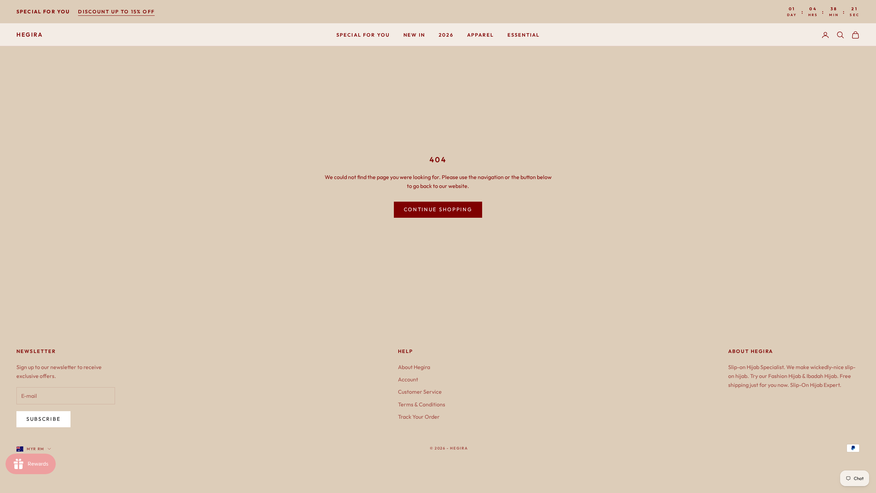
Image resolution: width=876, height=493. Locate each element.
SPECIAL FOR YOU (363, 35)
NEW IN (414, 35)
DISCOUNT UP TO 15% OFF (116, 12)
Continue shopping (438, 209)
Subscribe (43, 419)
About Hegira (414, 367)
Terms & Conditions (421, 404)
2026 (446, 35)
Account (408, 379)
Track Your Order (419, 416)
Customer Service (420, 391)
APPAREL (480, 35)
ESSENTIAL (523, 35)
